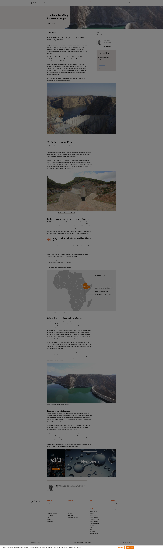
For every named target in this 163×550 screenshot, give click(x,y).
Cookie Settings (121, 547)
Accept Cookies (130, 547)
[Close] (161, 547)
